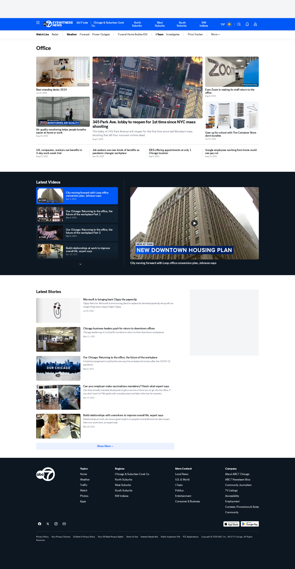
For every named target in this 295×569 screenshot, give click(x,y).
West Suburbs (160, 24)
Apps (83, 501)
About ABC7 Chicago (237, 474)
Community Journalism (238, 485)
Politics (179, 490)
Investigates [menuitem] (172, 34)
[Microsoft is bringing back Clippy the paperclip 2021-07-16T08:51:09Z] (58, 310)
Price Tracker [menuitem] (195, 34)
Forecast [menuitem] (84, 34)
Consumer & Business (187, 501)
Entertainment (183, 496)
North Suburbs (137, 24)
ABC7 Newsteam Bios (237, 479)
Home (83, 474)
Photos (84, 496)
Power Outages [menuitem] (101, 34)
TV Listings (231, 490)
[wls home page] (45, 474)
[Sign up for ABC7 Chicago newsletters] (64, 524)
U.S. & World (182, 479)
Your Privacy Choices (60, 537)
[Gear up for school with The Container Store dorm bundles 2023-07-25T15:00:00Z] (232, 115)
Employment (232, 501)
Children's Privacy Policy (84, 537)
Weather (85, 479)
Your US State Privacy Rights (110, 537)
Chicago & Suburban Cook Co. (108, 24)
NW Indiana (204, 24)
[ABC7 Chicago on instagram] (56, 524)
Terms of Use (132, 537)
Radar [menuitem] (55, 34)
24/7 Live (82, 22)
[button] (37, 22)
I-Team (179, 485)
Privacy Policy (42, 537)
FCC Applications (191, 537)
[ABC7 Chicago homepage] (58, 24)
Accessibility (232, 496)
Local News (181, 474)
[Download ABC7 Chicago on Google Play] (250, 524)
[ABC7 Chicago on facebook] (39, 524)
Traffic (83, 485)
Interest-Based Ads (149, 537)
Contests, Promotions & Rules (242, 507)
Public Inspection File (170, 537)
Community (231, 512)
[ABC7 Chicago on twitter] (47, 524)
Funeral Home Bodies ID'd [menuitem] (132, 34)
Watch (83, 490)
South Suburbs (182, 24)
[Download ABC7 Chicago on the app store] (231, 524)
